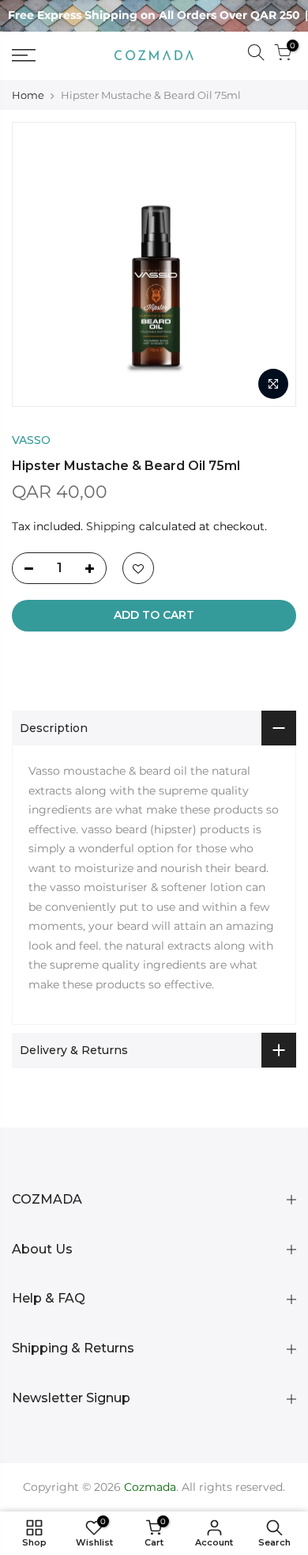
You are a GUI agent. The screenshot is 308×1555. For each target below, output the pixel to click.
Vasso (31, 440)
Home (28, 95)
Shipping (111, 526)
